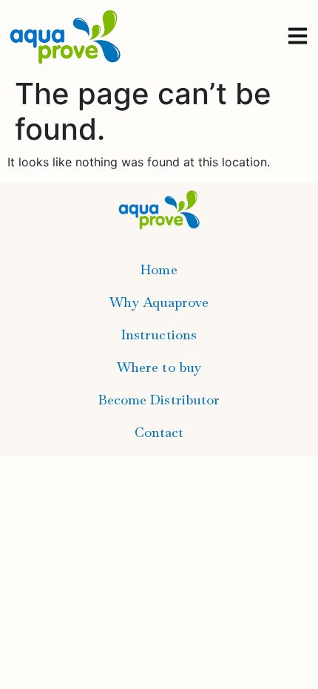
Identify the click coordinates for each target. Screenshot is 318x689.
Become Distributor (159, 399)
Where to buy (159, 367)
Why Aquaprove (158, 301)
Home (159, 269)
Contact (159, 432)
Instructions (159, 334)
